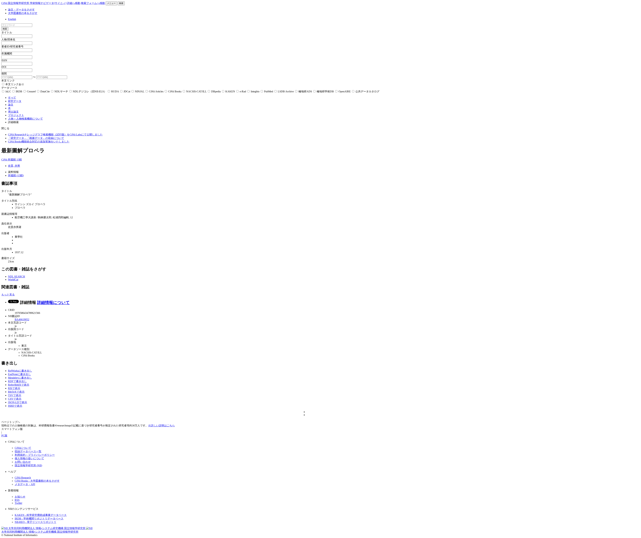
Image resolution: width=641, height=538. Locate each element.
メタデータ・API (25, 484)
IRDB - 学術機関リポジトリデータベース (39, 518)
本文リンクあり (14, 84)
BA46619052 (22, 319)
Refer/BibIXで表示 (18, 384)
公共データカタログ (367, 91)
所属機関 (6, 53)
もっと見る (8, 294)
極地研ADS (305, 91)
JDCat (127, 91)
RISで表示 (14, 388)
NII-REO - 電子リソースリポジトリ (35, 522)
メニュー (111, 3)
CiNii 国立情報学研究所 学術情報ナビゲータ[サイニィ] (33, 3)
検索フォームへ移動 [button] (93, 3)
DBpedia (215, 91)
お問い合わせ (23, 461)
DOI (3, 66)
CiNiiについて (23, 447)
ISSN (4, 60)
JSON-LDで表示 (17, 402)
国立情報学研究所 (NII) (28, 465)
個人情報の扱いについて (29, 458)
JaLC (8, 91)
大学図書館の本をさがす (22, 13)
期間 (4, 73)
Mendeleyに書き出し (20, 377)
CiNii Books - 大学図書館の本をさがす (37, 480)
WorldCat (13, 279)
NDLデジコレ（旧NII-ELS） (89, 91)
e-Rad (243, 91)
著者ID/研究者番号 (12, 46)
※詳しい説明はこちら (161, 425)
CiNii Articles (156, 91)
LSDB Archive (285, 91)
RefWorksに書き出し (20, 370)
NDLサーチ (61, 91)
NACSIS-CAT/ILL (196, 91)
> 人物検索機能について (28, 118)
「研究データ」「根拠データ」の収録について (36, 138)
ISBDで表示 (15, 405)
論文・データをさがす (21, 9)
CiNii (4, 159)
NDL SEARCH (16, 276)
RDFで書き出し (17, 381)
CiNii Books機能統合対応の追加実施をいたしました (38, 141)
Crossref (31, 91)
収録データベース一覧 (28, 451)
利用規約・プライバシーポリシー (35, 454)
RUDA (115, 91)
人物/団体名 (8, 39)
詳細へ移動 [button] (73, 3)
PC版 (4, 435)
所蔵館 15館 (15, 159)
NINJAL (139, 91)
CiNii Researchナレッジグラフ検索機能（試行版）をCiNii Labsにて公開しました (55, 134)
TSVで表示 (14, 395)
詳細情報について (53, 302)
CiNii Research (23, 477)
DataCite (45, 91)
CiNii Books (174, 91)
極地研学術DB (325, 91)
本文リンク (8, 80)
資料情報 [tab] (13, 172)
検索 (121, 3)
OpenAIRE (344, 91)
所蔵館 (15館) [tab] (16, 175)
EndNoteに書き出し (19, 374)
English (12, 19)
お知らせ (20, 496)
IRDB (19, 91)
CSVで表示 (14, 398)
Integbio (255, 91)
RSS (17, 500)
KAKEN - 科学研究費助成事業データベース (41, 515)
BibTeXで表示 (16, 391)
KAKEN (230, 91)
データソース (9, 87)
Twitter (18, 503)
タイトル (6, 32)
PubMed (268, 91)
